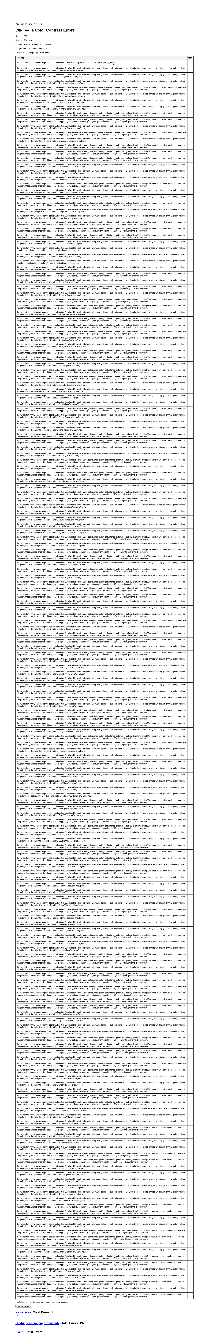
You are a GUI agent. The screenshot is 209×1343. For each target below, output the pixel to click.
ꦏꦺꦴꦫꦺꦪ (23, 1312)
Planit (19, 1332)
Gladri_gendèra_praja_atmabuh (37, 1323)
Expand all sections (23, 1306)
